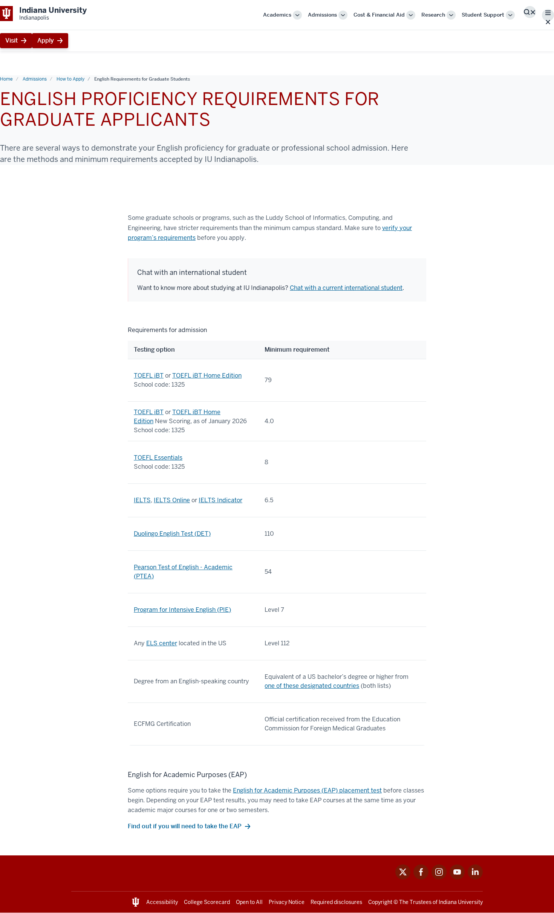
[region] (277, 535)
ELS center (161, 643)
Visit (11, 40)
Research (433, 14)
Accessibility (162, 902)
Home (6, 79)
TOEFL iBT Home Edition (207, 376)
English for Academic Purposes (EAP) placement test (307, 790)
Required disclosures (336, 902)
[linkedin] (475, 877)
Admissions (322, 14)
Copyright (380, 902)
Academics (277, 14)
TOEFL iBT (149, 376)
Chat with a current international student (346, 288)
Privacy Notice (287, 902)
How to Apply (70, 79)
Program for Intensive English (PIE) (182, 610)
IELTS (142, 500)
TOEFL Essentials (158, 458)
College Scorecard (207, 902)
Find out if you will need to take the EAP (185, 826)
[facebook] (421, 877)
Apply (45, 40)
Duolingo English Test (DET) (172, 534)
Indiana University (461, 902)
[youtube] (457, 877)
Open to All (249, 902)
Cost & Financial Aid (379, 14)
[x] (402, 877)
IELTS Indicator (220, 500)
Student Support (483, 14)
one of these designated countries (312, 686)
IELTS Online (172, 500)
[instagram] (439, 877)
